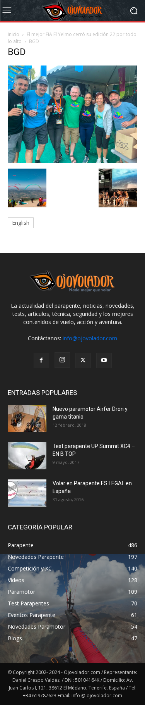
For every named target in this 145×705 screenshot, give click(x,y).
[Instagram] (62, 360)
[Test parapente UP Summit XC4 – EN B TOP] (27, 455)
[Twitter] (83, 360)
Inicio (13, 34)
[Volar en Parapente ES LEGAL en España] (27, 493)
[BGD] (72, 160)
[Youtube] (104, 360)
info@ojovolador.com (90, 338)
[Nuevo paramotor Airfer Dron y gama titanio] (27, 418)
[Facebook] (41, 360)
